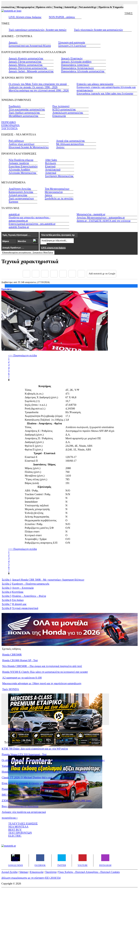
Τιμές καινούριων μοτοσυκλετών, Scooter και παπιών (37, 29)
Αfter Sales (51, 159)
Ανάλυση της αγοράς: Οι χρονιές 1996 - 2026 (33, 87)
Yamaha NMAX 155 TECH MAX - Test (24, 765)
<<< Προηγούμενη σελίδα (22, 355)
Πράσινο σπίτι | (39, 7)
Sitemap (23, 872)
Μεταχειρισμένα (54, 191)
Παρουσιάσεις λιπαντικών (75, 64)
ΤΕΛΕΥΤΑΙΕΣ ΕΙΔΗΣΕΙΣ (23, 823)
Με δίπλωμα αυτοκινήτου (70, 144)
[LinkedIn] (72, 273)
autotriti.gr (14, 214)
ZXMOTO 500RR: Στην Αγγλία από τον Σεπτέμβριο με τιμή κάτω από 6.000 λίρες (47, 800)
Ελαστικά (50, 166)
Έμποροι (13, 201)
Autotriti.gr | (66, 7)
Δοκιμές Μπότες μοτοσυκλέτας (26, 64)
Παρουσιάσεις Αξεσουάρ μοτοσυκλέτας (82, 71)
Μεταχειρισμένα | (21, 7)
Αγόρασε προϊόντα (19, 163)
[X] (35, 273)
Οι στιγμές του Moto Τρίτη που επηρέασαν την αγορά (38, 84)
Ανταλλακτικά (52, 169)
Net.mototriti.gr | (83, 7)
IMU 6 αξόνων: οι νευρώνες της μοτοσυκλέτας (27, 794)
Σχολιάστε (6, 289)
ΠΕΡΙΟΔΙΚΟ (8, 122)
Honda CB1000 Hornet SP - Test (20, 660)
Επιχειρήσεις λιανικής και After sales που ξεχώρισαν (105, 93)
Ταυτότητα (50, 872)
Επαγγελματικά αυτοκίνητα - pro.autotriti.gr (32, 223)
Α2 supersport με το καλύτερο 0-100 (22, 677)
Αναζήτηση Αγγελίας (20, 188)
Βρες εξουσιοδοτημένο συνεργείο (20, 806)
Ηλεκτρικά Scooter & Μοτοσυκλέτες (29, 147)
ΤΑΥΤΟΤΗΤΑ (9, 128)
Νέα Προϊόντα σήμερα (21, 159)
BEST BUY (15, 829)
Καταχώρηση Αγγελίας (21, 191)
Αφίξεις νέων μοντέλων (21, 144)
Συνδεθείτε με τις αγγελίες (59, 198)
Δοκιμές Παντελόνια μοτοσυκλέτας (28, 68)
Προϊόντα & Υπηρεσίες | (106, 7)
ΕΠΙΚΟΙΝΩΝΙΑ (10, 125)
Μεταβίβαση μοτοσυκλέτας (23, 115)
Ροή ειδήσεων (16, 140)
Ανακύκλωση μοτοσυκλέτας (67, 112)
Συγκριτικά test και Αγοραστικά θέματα (30, 45)
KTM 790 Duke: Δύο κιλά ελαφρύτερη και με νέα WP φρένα (35, 748)
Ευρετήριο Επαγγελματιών (23, 166)
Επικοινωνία (59, 115)
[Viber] (54, 273)
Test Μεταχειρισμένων (57, 188)
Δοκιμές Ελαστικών (72, 58)
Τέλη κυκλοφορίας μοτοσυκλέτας (27, 109)
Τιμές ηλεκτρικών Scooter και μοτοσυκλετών (98, 29)
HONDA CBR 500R (19, 729)
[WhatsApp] (63, 273)
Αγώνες (60, 147)
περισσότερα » (10, 817)
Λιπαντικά (50, 172)
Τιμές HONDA (10, 689)
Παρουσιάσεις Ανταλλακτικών (77, 68)
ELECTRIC (15, 835)
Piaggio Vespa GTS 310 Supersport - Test (24, 754)
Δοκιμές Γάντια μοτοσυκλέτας (25, 61)
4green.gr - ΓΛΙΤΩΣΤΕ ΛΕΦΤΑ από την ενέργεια (103, 220)
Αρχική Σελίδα (9, 872)
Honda (24, 579)
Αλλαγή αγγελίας (18, 195)
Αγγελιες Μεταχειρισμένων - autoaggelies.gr (101, 217)
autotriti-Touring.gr (19, 227)
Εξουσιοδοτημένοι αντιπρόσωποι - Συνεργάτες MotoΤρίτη (27, 252)
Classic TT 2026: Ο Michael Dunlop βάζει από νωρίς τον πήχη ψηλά (39, 777)
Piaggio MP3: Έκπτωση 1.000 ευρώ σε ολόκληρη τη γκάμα (34, 789)
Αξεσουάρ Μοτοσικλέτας (22, 172)
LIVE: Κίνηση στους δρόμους (25, 17)
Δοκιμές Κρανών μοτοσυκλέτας (26, 58)
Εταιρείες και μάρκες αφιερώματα (95, 84)
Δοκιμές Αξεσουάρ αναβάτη (76, 61)
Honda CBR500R (12, 654)
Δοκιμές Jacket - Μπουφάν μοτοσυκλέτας (31, 71)
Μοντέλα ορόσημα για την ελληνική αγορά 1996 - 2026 (39, 90)
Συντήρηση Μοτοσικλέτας (59, 176)
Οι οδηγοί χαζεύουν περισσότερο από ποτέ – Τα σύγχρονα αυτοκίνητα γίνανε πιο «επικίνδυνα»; (53, 760)
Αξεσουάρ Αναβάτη (19, 169)
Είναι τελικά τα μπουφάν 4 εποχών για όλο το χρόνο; (30, 783)
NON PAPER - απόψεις (62, 17)
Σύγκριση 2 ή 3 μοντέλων (72, 45)
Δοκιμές (13, 42)
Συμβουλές (15, 106)
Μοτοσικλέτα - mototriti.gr (91, 214)
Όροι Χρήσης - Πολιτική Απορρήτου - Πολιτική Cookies (89, 872)
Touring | (53, 7)
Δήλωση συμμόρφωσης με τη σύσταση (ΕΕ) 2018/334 (31, 877)
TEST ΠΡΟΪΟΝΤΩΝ (20, 832)
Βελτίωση (50, 163)
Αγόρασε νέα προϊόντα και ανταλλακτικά (24, 812)
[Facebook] (26, 273)
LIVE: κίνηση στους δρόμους (53, 248)
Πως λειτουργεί (60, 106)
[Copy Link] (81, 273)
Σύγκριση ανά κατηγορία (71, 42)
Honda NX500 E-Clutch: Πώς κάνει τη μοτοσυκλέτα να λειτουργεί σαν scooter (45, 671)
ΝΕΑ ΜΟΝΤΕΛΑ (18, 826)
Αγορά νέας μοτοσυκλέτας (70, 140)
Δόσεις (48, 195)
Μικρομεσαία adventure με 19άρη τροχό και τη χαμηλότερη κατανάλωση (41, 683)
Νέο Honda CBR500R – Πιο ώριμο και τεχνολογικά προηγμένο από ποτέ (42, 666)
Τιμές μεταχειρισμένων (21, 198)
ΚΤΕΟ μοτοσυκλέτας (64, 109)
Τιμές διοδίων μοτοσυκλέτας (24, 112)
